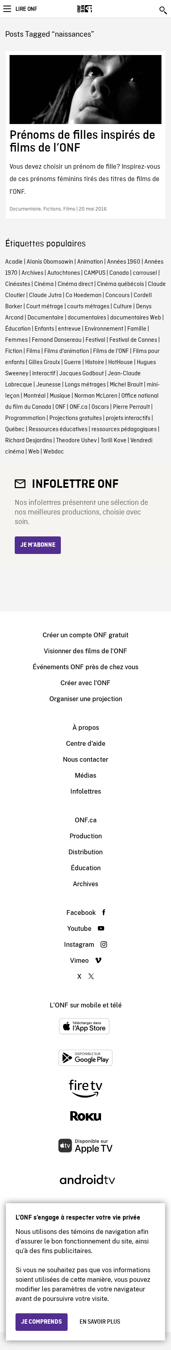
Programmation (25, 418)
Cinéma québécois (120, 284)
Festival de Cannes (133, 340)
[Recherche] (163, 10)
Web (33, 452)
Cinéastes (17, 284)
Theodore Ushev (76, 441)
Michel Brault (126, 385)
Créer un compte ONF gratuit (85, 635)
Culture (122, 307)
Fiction (13, 351)
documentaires (87, 318)
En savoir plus (100, 1322)
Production (86, 836)
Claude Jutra (45, 296)
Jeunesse (48, 385)
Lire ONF (26, 9)
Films (33, 351)
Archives (32, 273)
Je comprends (41, 1322)
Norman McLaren (95, 396)
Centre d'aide (85, 743)
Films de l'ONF (111, 351)
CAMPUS (94, 273)
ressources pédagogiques (124, 430)
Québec (15, 430)
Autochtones (63, 273)
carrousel (145, 273)
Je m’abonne (37, 545)
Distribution (85, 852)
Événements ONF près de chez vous (85, 667)
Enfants (44, 329)
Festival (95, 340)
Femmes (16, 340)
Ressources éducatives (58, 430)
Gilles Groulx (44, 363)
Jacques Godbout (81, 374)
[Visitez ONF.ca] (98, 8)
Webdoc (53, 452)
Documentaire (45, 318)
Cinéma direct (75, 284)
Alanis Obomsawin (50, 262)
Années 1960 (123, 262)
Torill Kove (113, 441)
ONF (60, 407)
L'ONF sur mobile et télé (86, 1005)
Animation (90, 262)
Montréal (34, 396)
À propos (85, 727)
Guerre (72, 363)
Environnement (104, 329)
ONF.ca (78, 407)
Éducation (18, 329)
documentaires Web (135, 318)
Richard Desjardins (28, 441)
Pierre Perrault (131, 407)
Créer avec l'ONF (85, 683)
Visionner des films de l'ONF (85, 651)
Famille (136, 329)
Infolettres (85, 791)
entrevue (69, 329)
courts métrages (88, 307)
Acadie (14, 262)
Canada (119, 273)
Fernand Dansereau (57, 340)
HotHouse (120, 363)
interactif (43, 374)
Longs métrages (85, 385)
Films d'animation (66, 351)
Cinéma (44, 284)
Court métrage (44, 307)
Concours (117, 296)
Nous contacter (85, 759)
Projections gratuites (75, 418)
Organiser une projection (85, 699)
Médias (85, 775)
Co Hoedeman (83, 296)
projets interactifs (128, 418)
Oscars (100, 407)
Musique (60, 396)
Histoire (94, 363)
